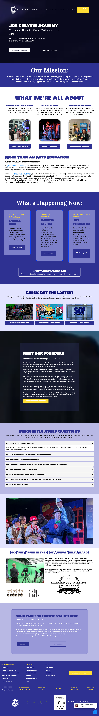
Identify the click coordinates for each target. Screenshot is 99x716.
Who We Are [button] (25, 10)
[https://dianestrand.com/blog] (13, 10)
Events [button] (63, 10)
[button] (74, 10)
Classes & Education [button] (52, 10)
